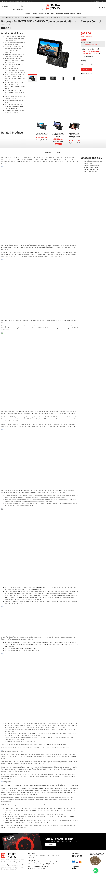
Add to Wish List (87, 74)
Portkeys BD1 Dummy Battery (91, 44)
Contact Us (52, 864)
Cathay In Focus (39, 855)
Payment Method (55, 862)
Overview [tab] (48, 152)
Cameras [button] (27, 14)
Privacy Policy (41, 868)
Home (3, 18)
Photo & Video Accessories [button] (54, 14)
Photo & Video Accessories (13, 18)
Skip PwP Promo (88, 56)
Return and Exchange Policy (36, 864)
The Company (31, 853)
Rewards (47, 855)
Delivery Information (43, 862)
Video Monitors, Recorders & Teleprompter (33, 18)
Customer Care (100, 1)
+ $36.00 (92, 53)
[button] (32, 78)
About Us (30, 855)
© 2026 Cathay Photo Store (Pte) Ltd (38, 866)
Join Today (50, 844)
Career (38, 857)
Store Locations (91, 1)
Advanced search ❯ (18, 9)
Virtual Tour (31, 857)
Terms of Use (31, 868)
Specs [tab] (59, 152)
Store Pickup (31, 862)
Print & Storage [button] (69, 14)
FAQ (46, 864)
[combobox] (10, 6)
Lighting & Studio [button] (38, 14)
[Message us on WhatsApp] (95, 872)
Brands (79, 14)
